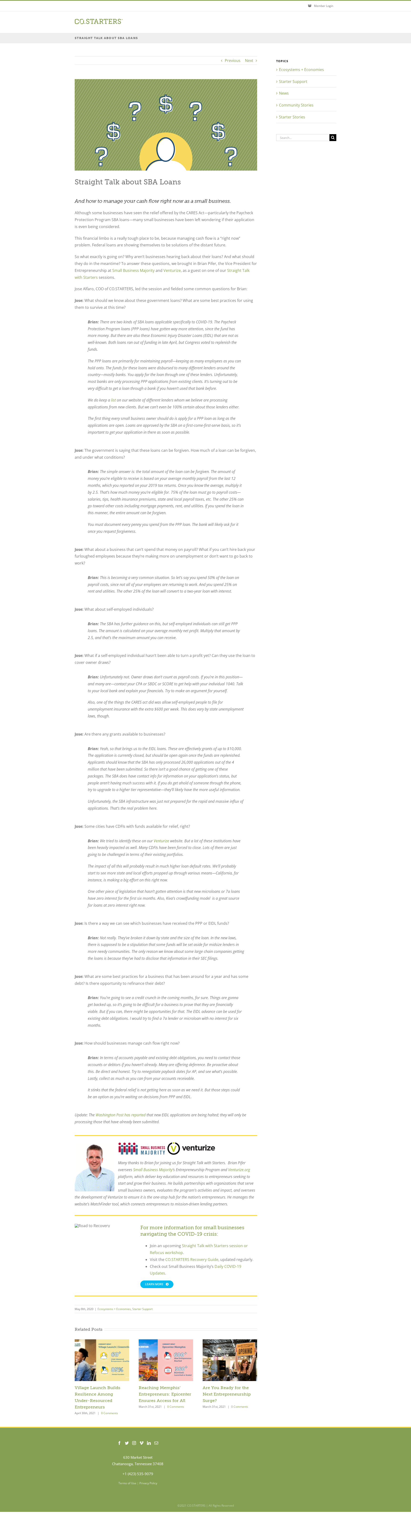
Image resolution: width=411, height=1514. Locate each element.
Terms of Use (127, 1483)
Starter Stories (292, 117)
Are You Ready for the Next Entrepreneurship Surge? (227, 1394)
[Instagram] (134, 1443)
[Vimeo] (141, 1443)
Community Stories (296, 105)
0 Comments (109, 1413)
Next (249, 60)
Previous (232, 60)
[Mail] (156, 1443)
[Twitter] (127, 1443)
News (284, 93)
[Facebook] (119, 1443)
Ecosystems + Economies (114, 1309)
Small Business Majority (152, 1169)
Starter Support (142, 1309)
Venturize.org (239, 1169)
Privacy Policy (148, 1483)
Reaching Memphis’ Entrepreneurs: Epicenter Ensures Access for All (165, 1394)
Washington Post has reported (121, 1115)
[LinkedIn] (149, 1443)
